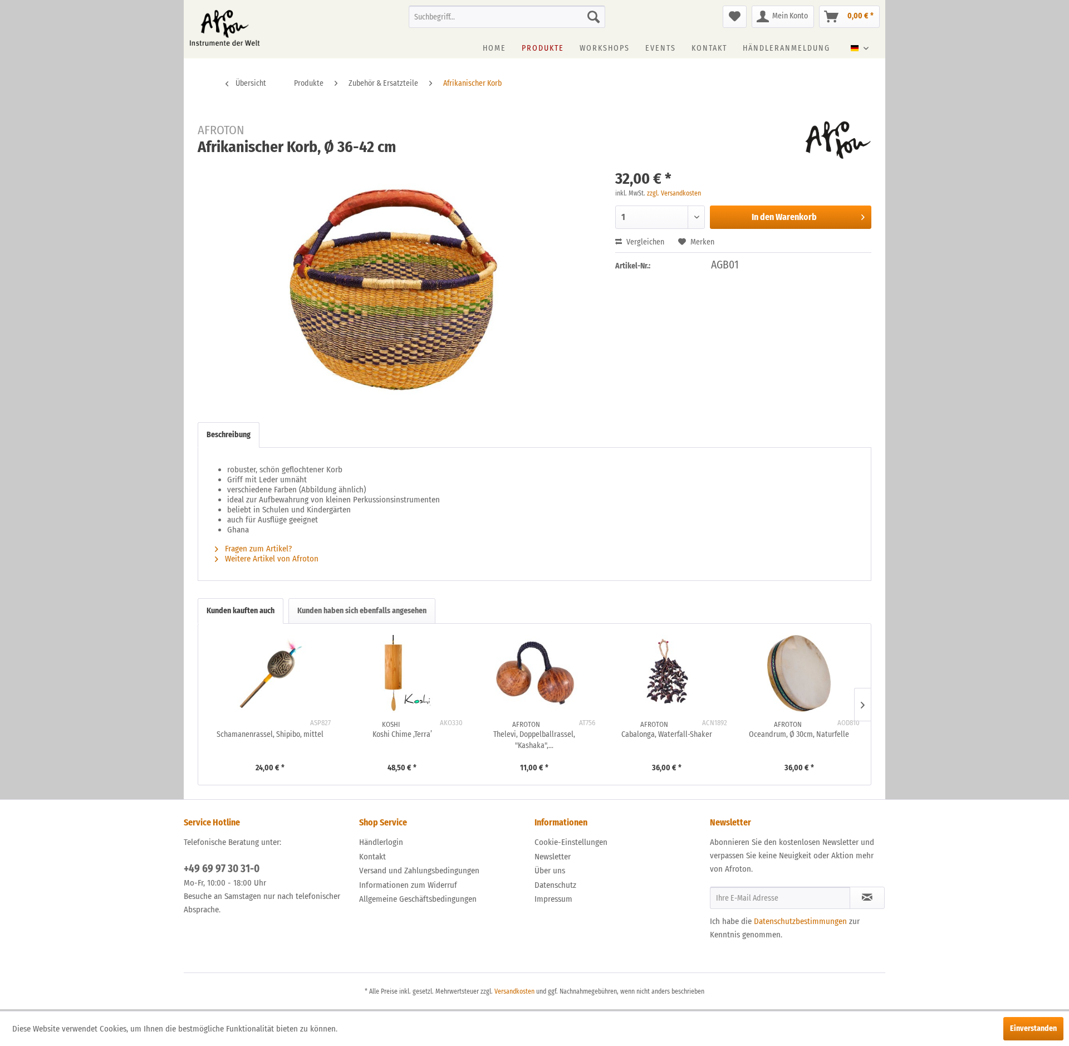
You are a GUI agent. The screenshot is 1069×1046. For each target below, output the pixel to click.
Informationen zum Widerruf (408, 885)
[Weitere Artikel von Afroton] (838, 140)
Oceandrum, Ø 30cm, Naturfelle (799, 734)
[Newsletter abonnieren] (867, 898)
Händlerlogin (381, 842)
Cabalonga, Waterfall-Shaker (666, 734)
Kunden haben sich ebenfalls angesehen (361, 610)
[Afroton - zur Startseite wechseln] (224, 28)
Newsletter (552, 857)
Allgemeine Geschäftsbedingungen (418, 899)
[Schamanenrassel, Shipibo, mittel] (270, 674)
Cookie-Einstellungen (570, 842)
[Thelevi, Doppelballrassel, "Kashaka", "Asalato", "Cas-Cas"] (534, 674)
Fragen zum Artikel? (257, 549)
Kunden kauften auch (240, 610)
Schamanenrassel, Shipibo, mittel (270, 734)
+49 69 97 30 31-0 (221, 868)
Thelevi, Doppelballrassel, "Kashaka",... (534, 740)
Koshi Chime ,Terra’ (402, 734)
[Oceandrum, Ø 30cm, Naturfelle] (799, 674)
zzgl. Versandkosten (674, 193)
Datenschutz (555, 885)
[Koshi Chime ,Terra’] (402, 674)
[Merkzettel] (735, 17)
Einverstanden (1033, 1028)
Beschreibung (229, 434)
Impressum (553, 899)
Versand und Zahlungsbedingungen (419, 871)
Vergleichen (644, 242)
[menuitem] (507, 17)
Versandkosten (514, 991)
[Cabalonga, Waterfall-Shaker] (667, 674)
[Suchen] (593, 17)
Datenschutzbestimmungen (800, 921)
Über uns (549, 871)
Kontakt (372, 857)
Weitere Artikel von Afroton (270, 559)
